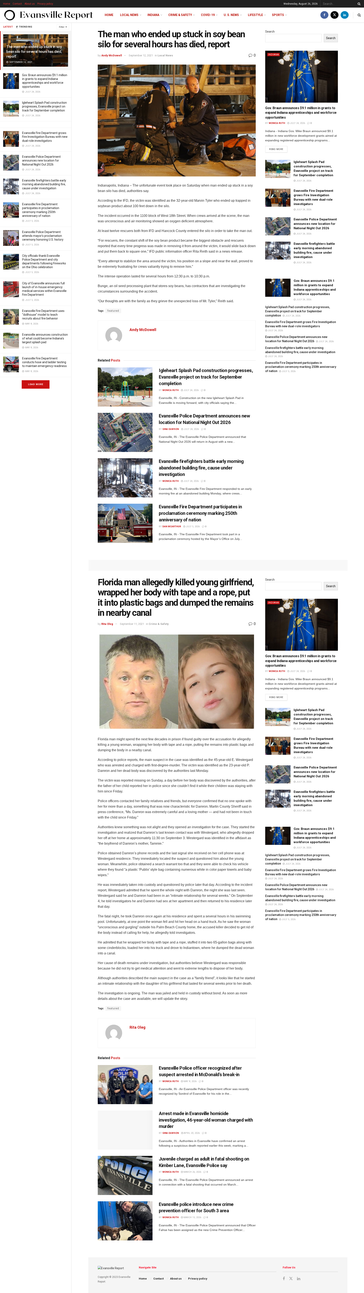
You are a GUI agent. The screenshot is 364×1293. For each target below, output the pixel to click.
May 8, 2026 (190, 1081)
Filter (61, 27)
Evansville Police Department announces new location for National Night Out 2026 (41, 160)
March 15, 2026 (192, 1217)
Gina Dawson (170, 429)
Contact (17, 3)
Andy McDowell (111, 55)
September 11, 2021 (132, 623)
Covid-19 (208, 15)
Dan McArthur (171, 526)
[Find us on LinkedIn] (345, 15)
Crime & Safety (180, 15)
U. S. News (231, 15)
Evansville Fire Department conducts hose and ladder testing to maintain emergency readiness (44, 362)
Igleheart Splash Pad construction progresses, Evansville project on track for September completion (44, 106)
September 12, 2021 (141, 55)
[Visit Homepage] (48, 15)
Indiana (153, 15)
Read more (278, 148)
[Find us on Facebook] (324, 15)
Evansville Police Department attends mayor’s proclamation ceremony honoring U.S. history (42, 235)
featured (113, 310)
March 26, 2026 (192, 1172)
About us (29, 3)
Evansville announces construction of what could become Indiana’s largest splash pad (45, 338)
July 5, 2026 (192, 526)
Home (6, 3)
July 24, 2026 (191, 390)
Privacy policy (45, 3)
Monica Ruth (170, 390)
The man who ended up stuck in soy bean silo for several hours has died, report (34, 51)
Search (270, 31)
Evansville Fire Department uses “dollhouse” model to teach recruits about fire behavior (43, 314)
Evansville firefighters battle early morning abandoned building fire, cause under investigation (44, 184)
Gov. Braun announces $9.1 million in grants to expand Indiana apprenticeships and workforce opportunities (301, 112)
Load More (35, 384)
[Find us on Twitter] (335, 15)
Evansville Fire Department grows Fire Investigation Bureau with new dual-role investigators (45, 136)
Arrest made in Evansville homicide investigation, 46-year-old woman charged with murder (206, 1120)
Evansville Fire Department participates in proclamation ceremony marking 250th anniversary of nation (200, 513)
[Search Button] (358, 4)
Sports (278, 15)
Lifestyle (255, 15)
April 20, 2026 (191, 1133)
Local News (129, 15)
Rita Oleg (107, 623)
